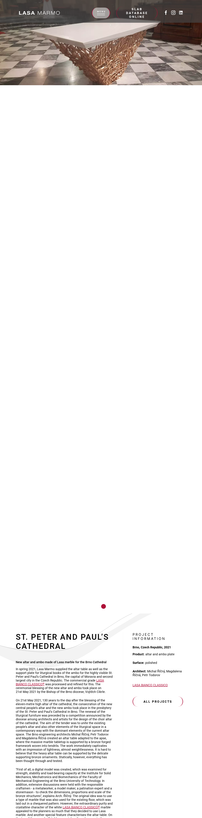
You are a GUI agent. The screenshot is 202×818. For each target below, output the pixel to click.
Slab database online (137, 13)
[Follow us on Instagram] (173, 12)
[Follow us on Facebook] (166, 12)
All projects (157, 701)
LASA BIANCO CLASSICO (81, 807)
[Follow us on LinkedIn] (181, 12)
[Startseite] (39, 13)
